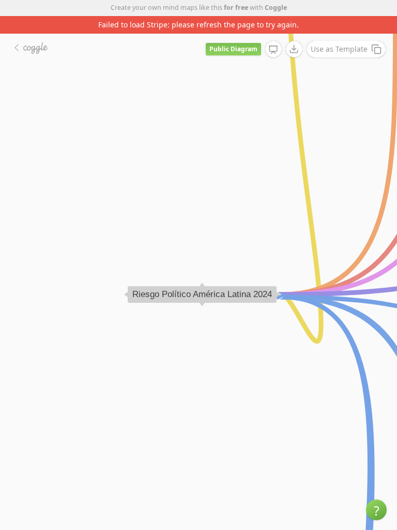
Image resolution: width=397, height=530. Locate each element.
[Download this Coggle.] (294, 49)
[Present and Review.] (273, 49)
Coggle (276, 7)
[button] (376, 509)
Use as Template (339, 49)
